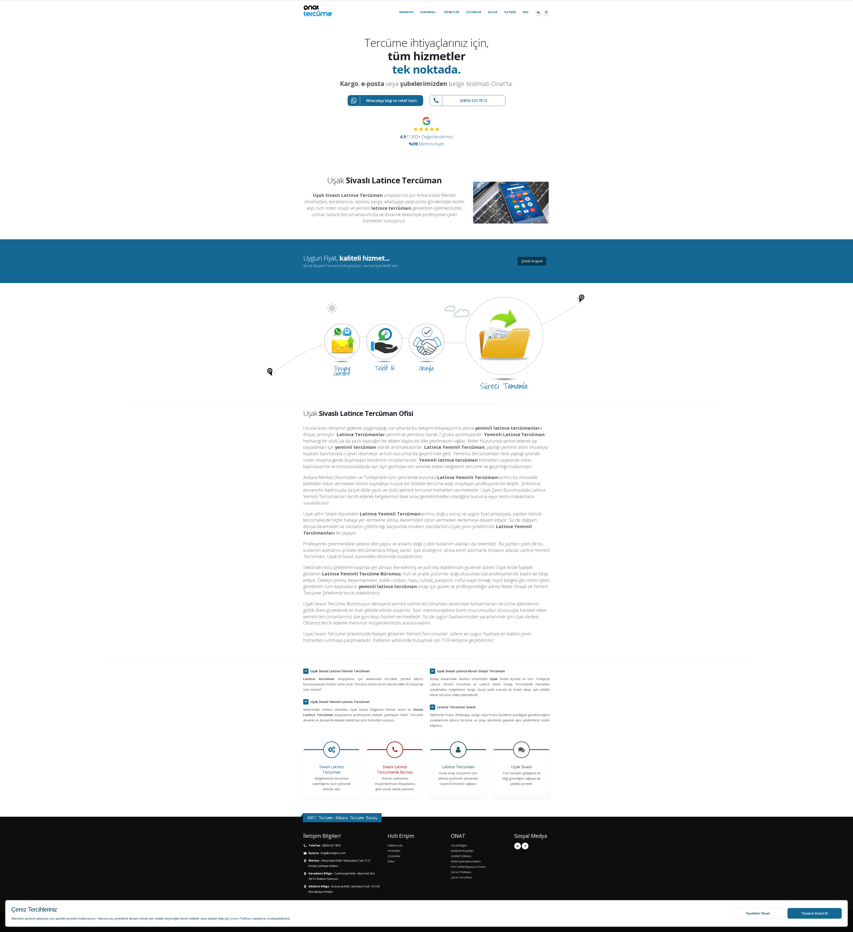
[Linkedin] (538, 12)
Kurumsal (427, 12)
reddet (159, 918)
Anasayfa (406, 12)
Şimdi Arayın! (531, 261)
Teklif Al (384, 368)
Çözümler (473, 12)
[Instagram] (546, 12)
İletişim (510, 12)
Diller (492, 12)
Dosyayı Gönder (342, 370)
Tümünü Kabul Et (814, 913)
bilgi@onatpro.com (333, 853)
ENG (525, 12)
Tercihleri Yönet (758, 913)
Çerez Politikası (241, 918)
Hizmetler (451, 12)
